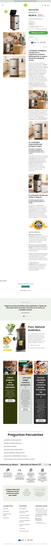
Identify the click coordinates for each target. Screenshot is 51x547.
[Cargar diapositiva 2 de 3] (26, 316)
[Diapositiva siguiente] (30, 316)
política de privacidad (24, 515)
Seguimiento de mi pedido (7, 514)
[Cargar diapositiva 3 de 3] (28, 316)
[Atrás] (38, 224)
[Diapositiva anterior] (20, 316)
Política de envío (45, 543)
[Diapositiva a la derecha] (46, 47)
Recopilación (6, 511)
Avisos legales (22, 508)
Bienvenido (5, 508)
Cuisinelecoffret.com (10, 543)
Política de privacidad (28, 543)
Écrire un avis (25, 286)
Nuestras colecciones (10, 400)
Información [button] (23, 506)
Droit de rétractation (24, 531)
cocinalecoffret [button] (8, 506)
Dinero (31, 23)
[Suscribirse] (44, 489)
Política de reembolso (24, 518)
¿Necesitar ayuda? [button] (41, 506)
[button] (2, 5)
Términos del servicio (37, 543)
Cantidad (31, 36)
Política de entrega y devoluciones (24, 512)
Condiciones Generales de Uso (24, 525)
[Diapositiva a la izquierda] (44, 47)
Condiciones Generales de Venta (24, 521)
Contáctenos (6, 518)
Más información (25, 312)
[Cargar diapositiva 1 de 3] (23, 316)
